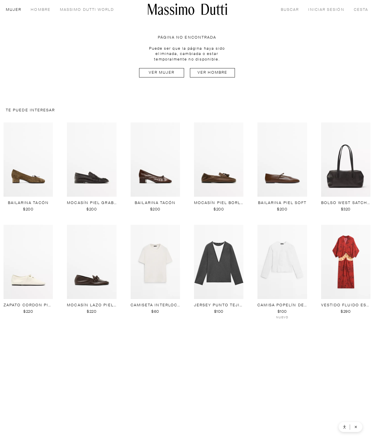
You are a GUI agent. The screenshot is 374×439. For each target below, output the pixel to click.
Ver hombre (213, 73)
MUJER (13, 10)
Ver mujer (162, 73)
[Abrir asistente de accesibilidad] (344, 427)
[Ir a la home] (187, 9)
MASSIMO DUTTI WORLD (87, 10)
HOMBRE (40, 10)
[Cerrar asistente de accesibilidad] (356, 427)
